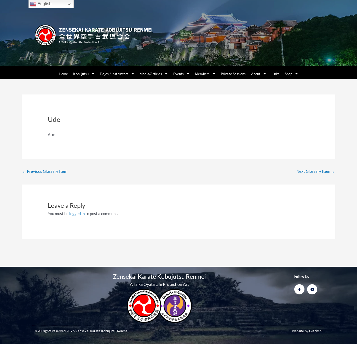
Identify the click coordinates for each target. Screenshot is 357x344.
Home (63, 74)
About (256, 74)
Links (276, 74)
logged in (77, 213)
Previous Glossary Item (44, 171)
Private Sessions (233, 74)
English (43, 4)
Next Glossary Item (315, 171)
